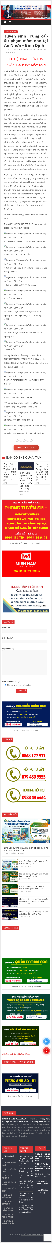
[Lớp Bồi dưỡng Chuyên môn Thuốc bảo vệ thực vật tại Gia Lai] (10, 860)
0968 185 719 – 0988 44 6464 (42, 1182)
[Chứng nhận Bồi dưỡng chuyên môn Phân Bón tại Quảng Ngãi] (10, 898)
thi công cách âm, (9, 1054)
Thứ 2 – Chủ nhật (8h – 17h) (42, 1175)
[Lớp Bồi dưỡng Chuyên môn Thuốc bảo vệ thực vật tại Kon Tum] (26, 820)
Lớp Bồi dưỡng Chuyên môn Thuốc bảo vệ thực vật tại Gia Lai (33, 862)
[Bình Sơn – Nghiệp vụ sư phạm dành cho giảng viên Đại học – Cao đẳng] (26, 463)
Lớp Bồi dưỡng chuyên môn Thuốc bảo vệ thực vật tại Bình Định (33, 887)
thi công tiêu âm (24, 1054)
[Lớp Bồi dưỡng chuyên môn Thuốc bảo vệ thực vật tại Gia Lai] (10, 873)
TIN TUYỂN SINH (10, 32)
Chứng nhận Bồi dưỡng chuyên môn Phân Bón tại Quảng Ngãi (33, 900)
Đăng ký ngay (24, 447)
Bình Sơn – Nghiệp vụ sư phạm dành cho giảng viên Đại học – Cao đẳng (25, 480)
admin (23, 49)
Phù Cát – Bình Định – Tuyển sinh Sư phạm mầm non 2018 (10, 470)
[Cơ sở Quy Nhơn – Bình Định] (5, 22)
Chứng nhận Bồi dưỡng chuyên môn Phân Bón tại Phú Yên (33, 912)
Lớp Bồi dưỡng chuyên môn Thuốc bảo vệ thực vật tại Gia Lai (33, 875)
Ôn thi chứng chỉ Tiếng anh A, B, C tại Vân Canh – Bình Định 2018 (42, 470)
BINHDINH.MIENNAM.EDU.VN (14, 1119)
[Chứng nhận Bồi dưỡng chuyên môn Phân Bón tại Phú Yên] (10, 910)
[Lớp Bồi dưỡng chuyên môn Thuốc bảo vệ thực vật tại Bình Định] (10, 885)
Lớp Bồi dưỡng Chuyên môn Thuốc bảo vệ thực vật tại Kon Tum (26, 849)
